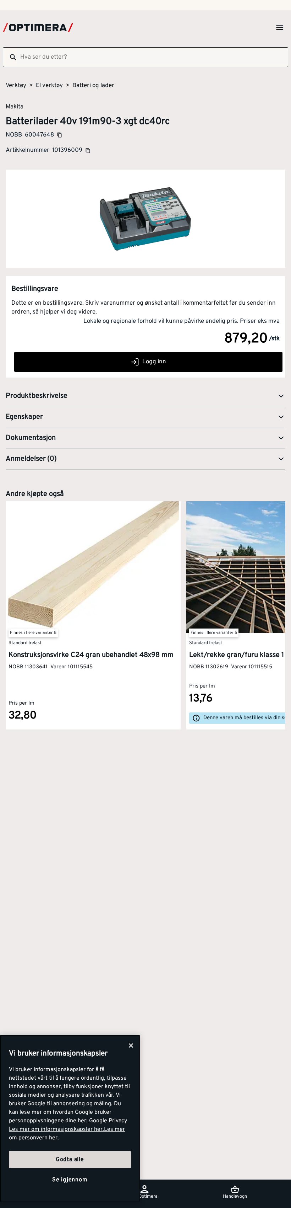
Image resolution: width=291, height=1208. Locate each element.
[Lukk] (131, 1045)
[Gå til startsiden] (38, 27)
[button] (145, 396)
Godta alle (70, 1159)
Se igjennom (70, 1179)
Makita (14, 106)
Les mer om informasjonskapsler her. (56, 1129)
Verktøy (16, 86)
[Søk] (10, 57)
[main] (70, 1118)
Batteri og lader (93, 86)
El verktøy (49, 86)
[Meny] (280, 27)
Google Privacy (108, 1120)
